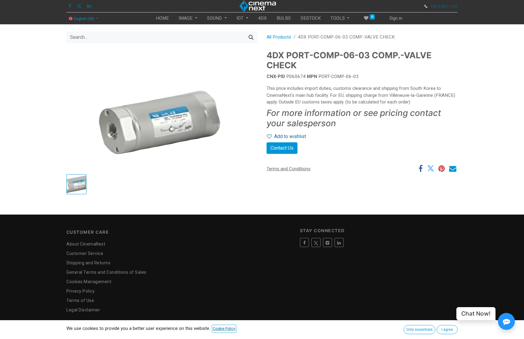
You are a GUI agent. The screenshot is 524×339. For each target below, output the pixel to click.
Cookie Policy (224, 329)
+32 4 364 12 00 (444, 6)
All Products (279, 37)
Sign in (395, 18)
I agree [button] (447, 329)
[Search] (251, 37)
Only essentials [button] (419, 329)
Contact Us (282, 148)
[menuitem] (162, 18)
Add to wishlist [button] (290, 136)
